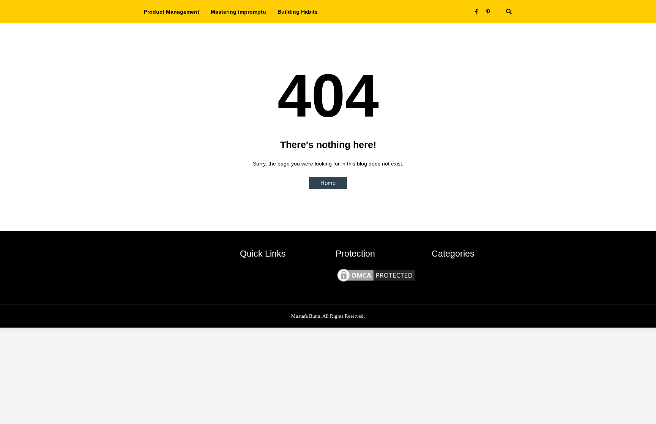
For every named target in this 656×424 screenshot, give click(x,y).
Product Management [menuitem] (171, 12)
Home (328, 183)
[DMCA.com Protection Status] (376, 281)
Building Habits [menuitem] (298, 12)
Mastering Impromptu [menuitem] (238, 12)
